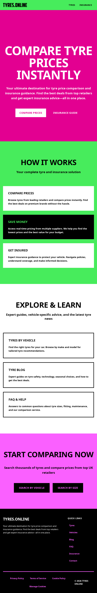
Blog (71, 539)
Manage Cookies (37, 586)
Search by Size (68, 487)
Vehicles (73, 532)
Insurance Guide (65, 112)
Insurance (86, 5)
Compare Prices (30, 112)
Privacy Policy (17, 578)
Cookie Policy (58, 578)
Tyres (72, 5)
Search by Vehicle (32, 487)
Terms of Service (38, 578)
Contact (73, 560)
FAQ (71, 546)
